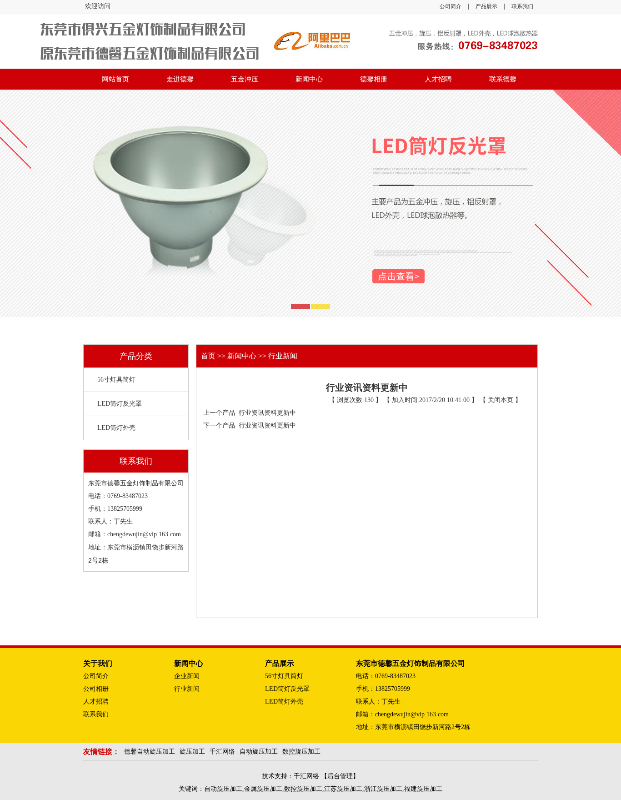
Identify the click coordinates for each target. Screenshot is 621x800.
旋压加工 (192, 751)
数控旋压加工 (301, 751)
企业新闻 (187, 676)
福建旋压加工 (423, 788)
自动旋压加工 (259, 751)
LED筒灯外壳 (116, 427)
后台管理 (340, 776)
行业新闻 (282, 356)
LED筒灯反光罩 (119, 403)
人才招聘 (438, 79)
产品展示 (486, 6)
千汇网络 (222, 751)
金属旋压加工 (263, 788)
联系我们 (522, 6)
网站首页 (115, 79)
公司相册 (96, 688)
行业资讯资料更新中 (265, 412)
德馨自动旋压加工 (149, 751)
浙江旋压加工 (383, 788)
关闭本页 (500, 400)
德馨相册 (373, 79)
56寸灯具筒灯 (116, 379)
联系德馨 (502, 79)
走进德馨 (180, 79)
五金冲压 (244, 79)
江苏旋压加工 (343, 788)
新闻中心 (309, 79)
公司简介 (450, 6)
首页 (209, 356)
